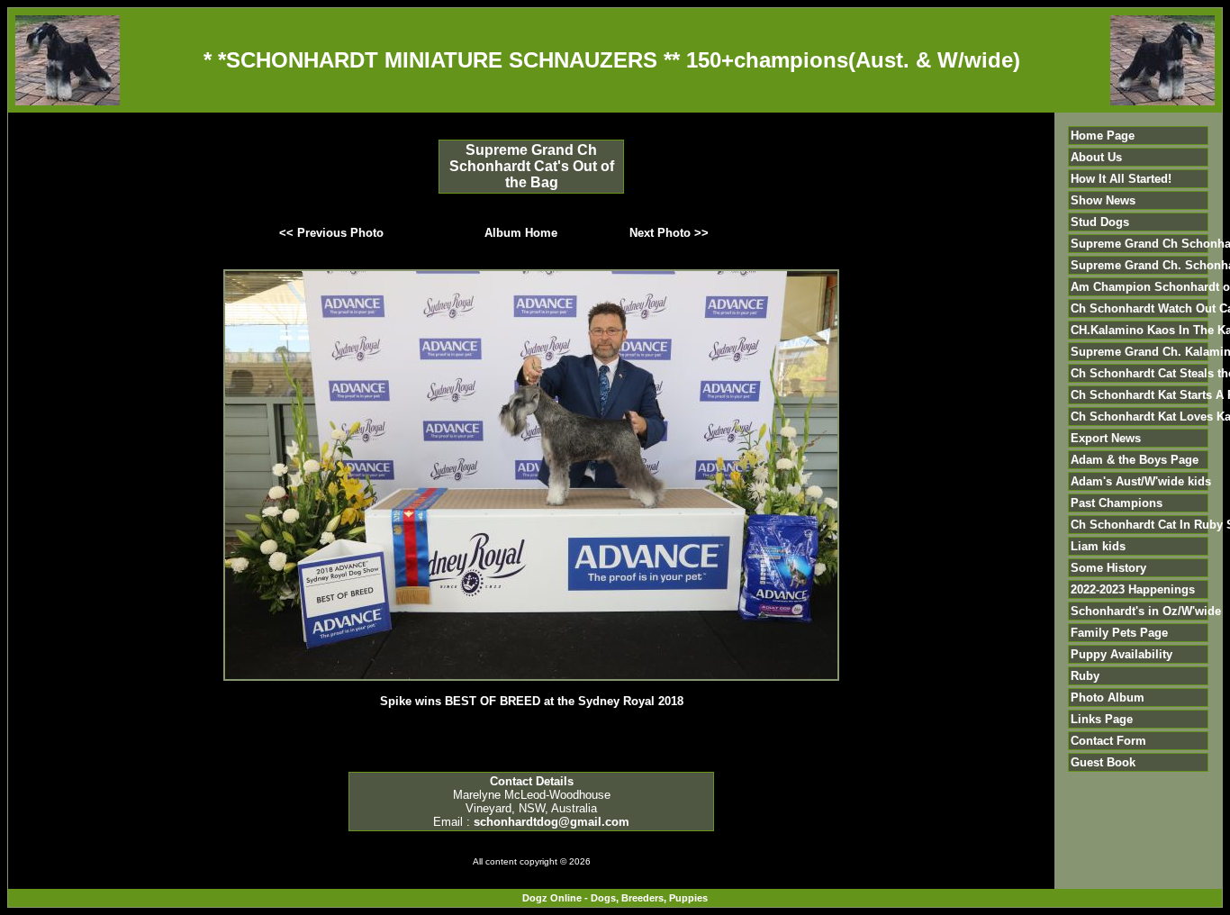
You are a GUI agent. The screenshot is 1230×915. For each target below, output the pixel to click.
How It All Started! (1121, 179)
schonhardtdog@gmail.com (551, 822)
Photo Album (1107, 697)
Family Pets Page (1119, 632)
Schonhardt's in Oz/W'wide (1146, 611)
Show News (1103, 200)
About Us (1096, 157)
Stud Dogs (1100, 222)
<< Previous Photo (331, 233)
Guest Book (1103, 762)
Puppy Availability (1121, 654)
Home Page (1103, 135)
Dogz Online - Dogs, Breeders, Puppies (615, 897)
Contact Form (1108, 740)
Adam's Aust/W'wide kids (1141, 481)
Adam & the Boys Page (1134, 460)
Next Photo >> (669, 233)
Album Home (520, 233)
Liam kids (1098, 546)
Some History (1108, 568)
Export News (1106, 438)
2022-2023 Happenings (1133, 589)
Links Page (1102, 719)
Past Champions (1116, 503)
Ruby (1085, 676)
